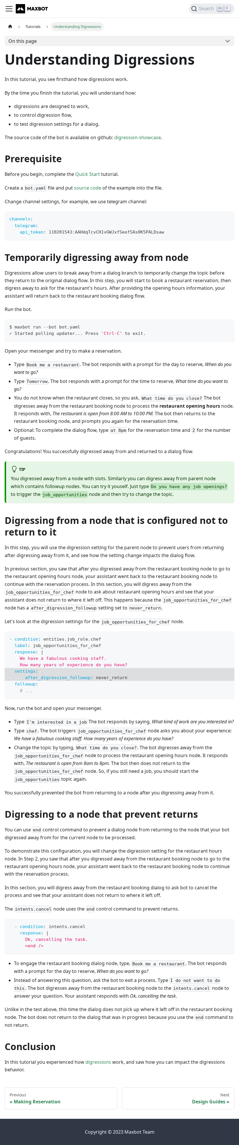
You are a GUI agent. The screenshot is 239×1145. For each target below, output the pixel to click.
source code (87, 188)
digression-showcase (137, 137)
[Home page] (10, 26)
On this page (22, 41)
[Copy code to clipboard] (227, 218)
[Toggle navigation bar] (9, 8)
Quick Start (87, 174)
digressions (98, 1062)
